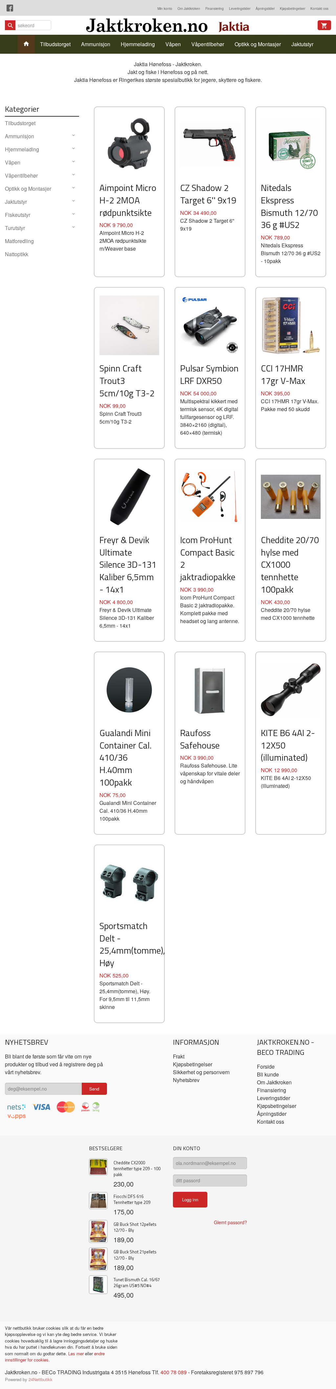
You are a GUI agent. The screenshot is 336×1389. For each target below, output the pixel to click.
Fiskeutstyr (17, 215)
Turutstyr (15, 228)
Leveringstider (239, 8)
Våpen (173, 44)
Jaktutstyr (302, 44)
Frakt (178, 1056)
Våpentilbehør (207, 44)
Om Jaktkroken (189, 8)
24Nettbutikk (40, 1379)
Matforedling (19, 241)
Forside (266, 1066)
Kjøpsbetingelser (292, 8)
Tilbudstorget (55, 44)
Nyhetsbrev (186, 1080)
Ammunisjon (95, 44)
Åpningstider (265, 8)
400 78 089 (173, 1372)
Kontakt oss (319, 8)
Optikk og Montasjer (258, 44)
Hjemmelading (138, 44)
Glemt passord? (230, 1222)
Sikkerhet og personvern (201, 1072)
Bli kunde (268, 1074)
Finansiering (214, 8)
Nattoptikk (16, 254)
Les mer (76, 1353)
